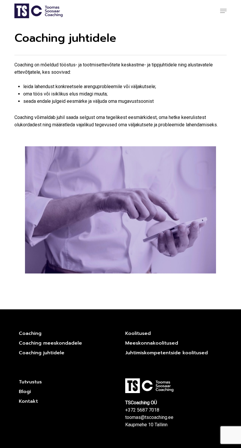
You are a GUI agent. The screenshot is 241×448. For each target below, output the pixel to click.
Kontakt (28, 401)
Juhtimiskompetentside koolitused (166, 352)
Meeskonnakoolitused (151, 343)
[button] (223, 11)
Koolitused (138, 333)
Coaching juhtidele (41, 352)
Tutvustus (30, 381)
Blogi (25, 391)
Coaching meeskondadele (50, 343)
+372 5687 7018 (142, 410)
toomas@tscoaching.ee (149, 417)
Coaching (30, 333)
